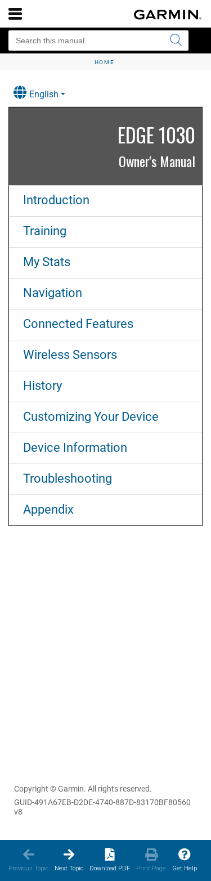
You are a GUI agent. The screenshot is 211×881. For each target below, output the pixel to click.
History (42, 386)
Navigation (52, 293)
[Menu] (15, 13)
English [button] (44, 94)
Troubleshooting (67, 478)
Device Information (75, 447)
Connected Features (78, 324)
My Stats (46, 262)
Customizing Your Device (91, 417)
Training (44, 231)
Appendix (48, 509)
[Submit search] (175, 40)
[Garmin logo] (167, 14)
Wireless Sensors (70, 355)
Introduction (56, 200)
